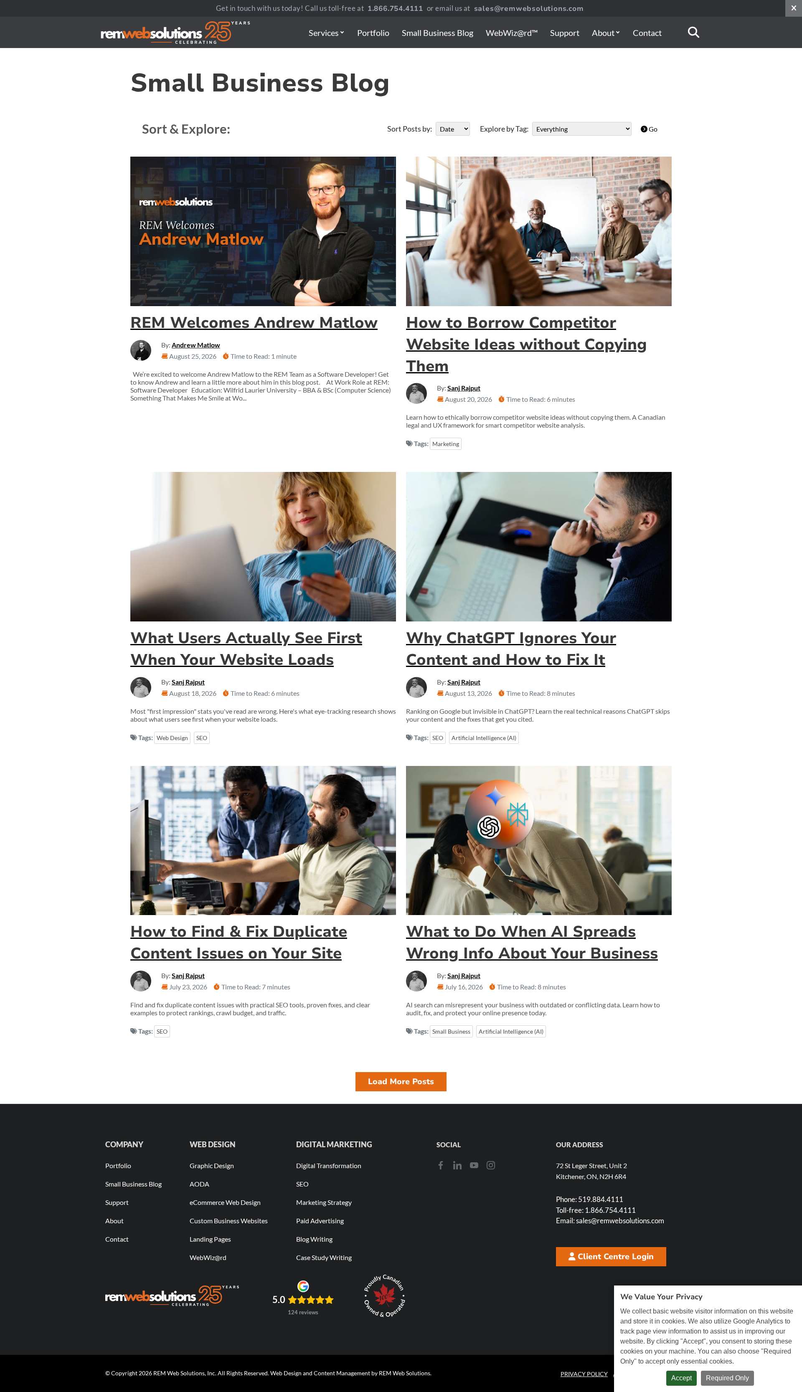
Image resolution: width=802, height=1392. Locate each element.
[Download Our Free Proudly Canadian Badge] (384, 1296)
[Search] (693, 32)
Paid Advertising (320, 1221)
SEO (201, 737)
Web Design (172, 737)
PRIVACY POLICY (584, 1373)
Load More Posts (401, 1081)
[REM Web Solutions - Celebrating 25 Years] (172, 1296)
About (603, 33)
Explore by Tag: (504, 128)
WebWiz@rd (208, 1257)
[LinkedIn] (457, 1164)
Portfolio (373, 33)
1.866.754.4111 (395, 8)
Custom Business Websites (229, 1221)
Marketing (445, 443)
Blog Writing (314, 1239)
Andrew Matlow (196, 345)
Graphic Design (212, 1165)
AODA (199, 1184)
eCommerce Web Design (225, 1202)
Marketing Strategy (324, 1202)
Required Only (727, 1378)
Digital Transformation (328, 1165)
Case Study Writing (324, 1257)
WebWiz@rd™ (512, 33)
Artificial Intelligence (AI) (484, 737)
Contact (647, 33)
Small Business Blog (437, 33)
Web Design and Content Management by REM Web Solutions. (350, 1373)
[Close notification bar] (793, 8)
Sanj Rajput (463, 388)
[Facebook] (441, 1164)
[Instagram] (491, 1164)
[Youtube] (474, 1164)
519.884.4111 (589, 1199)
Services (324, 33)
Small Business (451, 1031)
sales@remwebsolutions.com (529, 8)
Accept (681, 1378)
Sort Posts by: (409, 128)
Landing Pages (210, 1239)
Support (564, 33)
